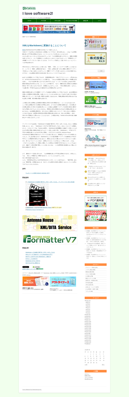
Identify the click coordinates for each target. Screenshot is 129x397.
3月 (88, 309)
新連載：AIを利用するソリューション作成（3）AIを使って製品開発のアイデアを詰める (96, 250)
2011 (88, 338)
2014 (88, 333)
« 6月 (86, 364)
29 (91, 362)
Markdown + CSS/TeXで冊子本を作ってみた (39, 207)
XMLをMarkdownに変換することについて (44, 45)
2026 (88, 300)
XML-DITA (31, 273)
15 (91, 358)
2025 (88, 314)
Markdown (46, 273)
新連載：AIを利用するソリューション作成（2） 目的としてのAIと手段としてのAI (96, 256)
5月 (88, 307)
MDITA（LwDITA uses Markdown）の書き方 (38, 256)
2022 (88, 319)
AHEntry (28, 275)
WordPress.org (89, 379)
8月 (88, 302)
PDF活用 (43, 20)
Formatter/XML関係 (71, 20)
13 (85, 358)
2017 (88, 328)
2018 (88, 326)
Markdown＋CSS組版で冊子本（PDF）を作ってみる (40, 252)
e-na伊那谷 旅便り (91, 289)
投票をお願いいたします (29, 269)
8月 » (103, 364)
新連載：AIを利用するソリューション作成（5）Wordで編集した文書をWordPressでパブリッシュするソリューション (96, 233)
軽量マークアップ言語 (58, 273)
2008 (88, 343)
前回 (23, 50)
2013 (88, 335)
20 (85, 360)
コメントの (89, 377)
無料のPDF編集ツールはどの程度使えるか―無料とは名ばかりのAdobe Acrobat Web (97, 172)
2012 (88, 337)
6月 (88, 306)
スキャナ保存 (89, 274)
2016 (88, 330)
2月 (88, 311)
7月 (88, 304)
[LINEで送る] (36, 267)
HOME (29, 20)
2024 (88, 316)
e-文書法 (88, 276)
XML (51, 273)
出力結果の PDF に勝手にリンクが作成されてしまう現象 (96, 184)
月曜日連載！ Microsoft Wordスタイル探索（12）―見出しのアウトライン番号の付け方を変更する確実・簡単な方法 (97, 161)
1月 (88, 312)
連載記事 (85, 20)
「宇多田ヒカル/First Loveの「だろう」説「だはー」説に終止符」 (97, 167)
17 (96, 358)
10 (96, 356)
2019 (88, 324)
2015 (88, 331)
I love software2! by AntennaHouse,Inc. (32, 389)
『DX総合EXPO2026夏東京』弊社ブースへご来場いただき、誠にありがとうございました (96, 245)
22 (91, 360)
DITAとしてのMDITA (31, 258)
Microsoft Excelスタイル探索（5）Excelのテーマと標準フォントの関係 (96, 178)
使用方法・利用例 (90, 280)
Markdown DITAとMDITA (33, 261)
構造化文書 (37, 273)
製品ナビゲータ (90, 278)
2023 (88, 318)
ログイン (87, 374)
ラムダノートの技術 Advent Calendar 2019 (37, 173)
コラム (99, 20)
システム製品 (89, 270)
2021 (88, 321)
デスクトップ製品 (90, 267)
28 (88, 362)
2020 (88, 323)
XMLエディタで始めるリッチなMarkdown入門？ (39, 254)
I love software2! (37, 13)
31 (96, 362)
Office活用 (57, 20)
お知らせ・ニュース (91, 287)
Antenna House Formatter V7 (35, 209)
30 (93, 362)
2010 (88, 340)
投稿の (87, 375)
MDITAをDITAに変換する (33, 263)
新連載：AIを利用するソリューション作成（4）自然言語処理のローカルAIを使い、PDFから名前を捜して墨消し (96, 239)
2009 (88, 342)
